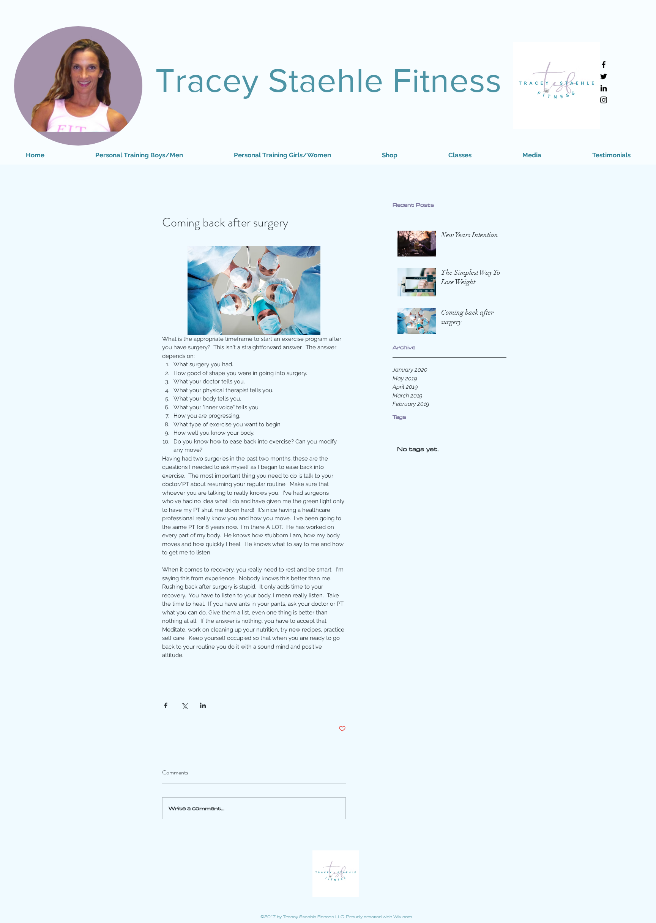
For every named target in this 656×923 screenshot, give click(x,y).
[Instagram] (603, 99)
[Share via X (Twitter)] (184, 705)
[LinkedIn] (603, 88)
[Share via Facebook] (165, 705)
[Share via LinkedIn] (203, 705)
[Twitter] (603, 76)
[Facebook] (603, 64)
